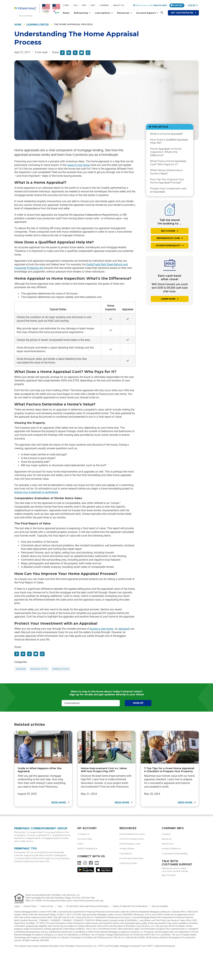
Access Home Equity (168, 245)
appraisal (123, 628)
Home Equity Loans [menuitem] (129, 843)
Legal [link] (17, 906)
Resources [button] (123, 13)
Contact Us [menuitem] (83, 834)
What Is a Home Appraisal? (166, 133)
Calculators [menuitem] (125, 853)
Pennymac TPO (25, 848)
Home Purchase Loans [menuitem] (131, 839)
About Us (118, 5)
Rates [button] (66, 13)
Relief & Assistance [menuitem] (87, 848)
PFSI (84, 5)
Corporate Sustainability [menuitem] (175, 853)
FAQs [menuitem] (80, 843)
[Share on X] (75, 52)
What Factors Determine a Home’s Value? (166, 172)
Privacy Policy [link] (30, 906)
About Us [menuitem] (166, 839)
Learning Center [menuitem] (128, 863)
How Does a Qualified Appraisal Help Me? (169, 141)
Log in (191, 5)
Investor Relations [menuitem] (171, 848)
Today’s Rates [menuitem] (126, 848)
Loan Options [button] (103, 13)
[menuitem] (27, 10)
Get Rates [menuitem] (182, 12)
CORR (66, 5)
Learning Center (37, 24)
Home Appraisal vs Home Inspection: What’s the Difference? (165, 152)
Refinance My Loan (168, 238)
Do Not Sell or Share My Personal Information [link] (87, 906)
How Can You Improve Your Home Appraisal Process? (167, 181)
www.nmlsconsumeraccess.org (88, 900)
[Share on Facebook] (62, 52)
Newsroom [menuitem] (168, 843)
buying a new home (102, 628)
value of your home (78, 165)
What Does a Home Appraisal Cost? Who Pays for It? (168, 163)
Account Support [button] (146, 13)
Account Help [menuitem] (84, 839)
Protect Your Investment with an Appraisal (168, 190)
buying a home (39, 669)
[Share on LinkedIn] (68, 52)
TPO (75, 5)
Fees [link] (60, 906)
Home (17, 24)
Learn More (168, 299)
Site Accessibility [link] (160, 906)
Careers (104, 5)
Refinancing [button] (81, 13)
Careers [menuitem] (166, 834)
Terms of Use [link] (47, 906)
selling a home (60, 669)
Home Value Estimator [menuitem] (131, 858)
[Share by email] (81, 52)
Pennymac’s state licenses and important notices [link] (96, 923)
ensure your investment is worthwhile (36, 492)
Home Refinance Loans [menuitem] (132, 834)
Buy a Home (168, 231)
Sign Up (138, 702)
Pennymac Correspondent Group (40, 828)
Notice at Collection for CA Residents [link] (130, 906)
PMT (93, 5)
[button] (161, 13)
